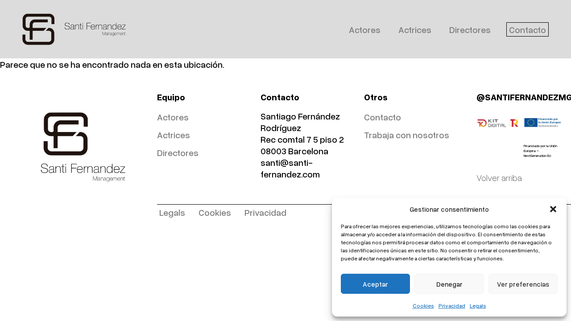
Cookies (423, 305)
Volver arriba (499, 177)
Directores (470, 29)
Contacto (527, 29)
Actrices (414, 29)
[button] (553, 209)
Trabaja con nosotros (406, 134)
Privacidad (452, 305)
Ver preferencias (523, 284)
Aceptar (375, 284)
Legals (478, 305)
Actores (365, 29)
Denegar (449, 284)
